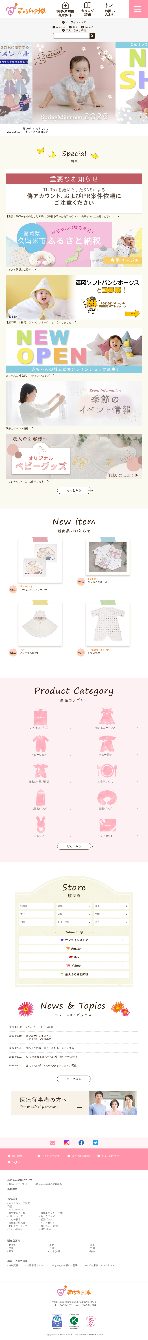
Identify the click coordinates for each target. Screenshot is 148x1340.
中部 (22, 914)
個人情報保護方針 (82, 1156)
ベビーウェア (16, 1216)
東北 (60, 906)
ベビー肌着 (14, 1219)
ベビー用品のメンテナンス (100, 1265)
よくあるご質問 (50, 1156)
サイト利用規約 (110, 1156)
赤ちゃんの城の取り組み (49, 1184)
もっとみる (74, 490)
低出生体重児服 (17, 1222)
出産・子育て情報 (17, 1261)
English (16, 1162)
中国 (97, 914)
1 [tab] (140, 113)
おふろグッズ (48, 1216)
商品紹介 (12, 1199)
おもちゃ (45, 1226)
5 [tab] (143, 120)
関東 (97, 906)
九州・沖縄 (63, 922)
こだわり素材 (16, 1229)
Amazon (61, 27)
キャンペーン (16, 1209)
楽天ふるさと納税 (76, 30)
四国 (22, 922)
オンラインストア (76, 22)
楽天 (75, 27)
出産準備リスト (35, 1265)
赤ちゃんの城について (20, 1180)
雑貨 (55, 1226)
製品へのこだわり (18, 1184)
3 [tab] (140, 117)
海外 (97, 922)
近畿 (60, 914)
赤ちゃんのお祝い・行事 (65, 1265)
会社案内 (17, 1156)
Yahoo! (89, 27)
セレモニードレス (18, 1226)
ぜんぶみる (74, 846)
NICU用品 (46, 1229)
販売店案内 (13, 1240)
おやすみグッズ (17, 1213)
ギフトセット (48, 1222)
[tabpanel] (74, 83)
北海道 (23, 906)
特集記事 (13, 1265)
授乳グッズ (46, 1219)
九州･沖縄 (54, 1251)
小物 (60, 1213)
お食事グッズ (48, 1213)
